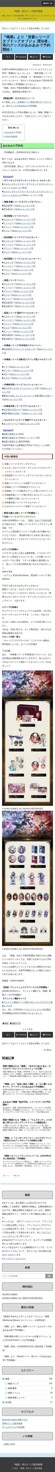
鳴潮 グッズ (16, 1023)
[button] (49, 1276)
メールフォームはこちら (14, 1258)
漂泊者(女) (8, 209)
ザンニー (7, 299)
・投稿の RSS (8, 1444)
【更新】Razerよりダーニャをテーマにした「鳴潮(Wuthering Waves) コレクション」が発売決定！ (26, 1318)
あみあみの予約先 (13, 132)
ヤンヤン (7, 370)
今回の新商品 (11, 137)
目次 (10, 127)
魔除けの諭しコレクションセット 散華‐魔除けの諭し (27, 396)
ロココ (6, 231)
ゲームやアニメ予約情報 (13, 1427)
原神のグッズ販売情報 (12, 1423)
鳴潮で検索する (10, 434)
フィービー (8, 223)
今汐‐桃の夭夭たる (11, 410)
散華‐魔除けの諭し (11, 413)
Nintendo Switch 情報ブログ (15, 1420)
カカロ (6, 378)
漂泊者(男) (8, 205)
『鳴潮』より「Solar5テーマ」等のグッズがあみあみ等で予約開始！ (27, 1358)
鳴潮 (6, 1023)
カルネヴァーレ (10, 424)
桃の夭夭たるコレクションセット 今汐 (21, 388)
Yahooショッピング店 (24, 205)
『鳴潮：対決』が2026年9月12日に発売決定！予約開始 (27, 1348)
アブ (5, 367)
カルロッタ (8, 219)
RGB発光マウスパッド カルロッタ (19, 349)
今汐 (5, 374)
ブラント (7, 227)
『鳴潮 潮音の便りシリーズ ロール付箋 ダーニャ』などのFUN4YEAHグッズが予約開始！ (27, 1338)
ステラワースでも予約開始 (38, 1009)
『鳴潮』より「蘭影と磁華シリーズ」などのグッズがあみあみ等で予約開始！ (27, 1328)
